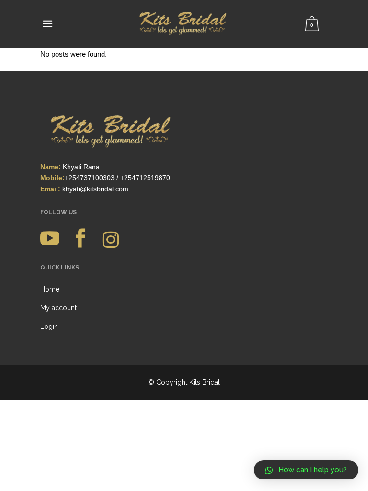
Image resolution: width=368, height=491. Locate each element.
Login (49, 326)
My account (58, 308)
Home (49, 289)
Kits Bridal (204, 382)
